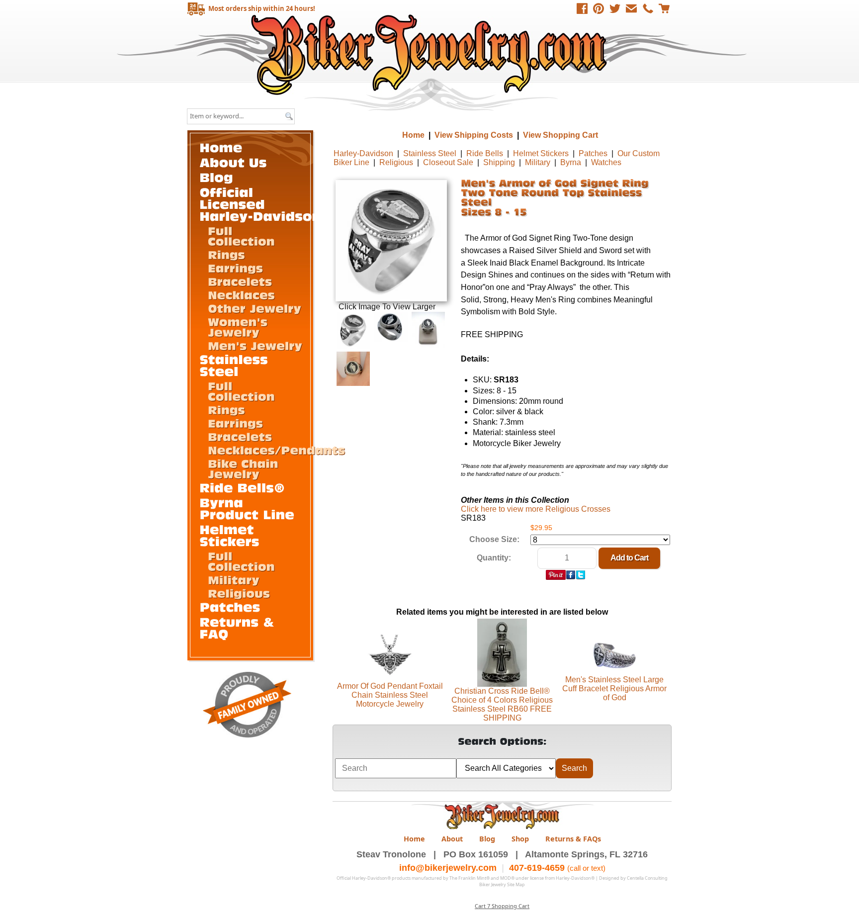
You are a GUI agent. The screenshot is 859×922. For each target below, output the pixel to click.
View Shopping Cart (560, 135)
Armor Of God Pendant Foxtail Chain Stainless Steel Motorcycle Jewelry (390, 695)
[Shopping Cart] (664, 8)
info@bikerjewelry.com (448, 868)
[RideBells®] (242, 487)
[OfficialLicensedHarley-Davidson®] (266, 204)
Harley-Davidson (363, 153)
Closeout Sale (448, 162)
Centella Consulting (647, 878)
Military (537, 162)
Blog (487, 838)
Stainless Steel (429, 153)
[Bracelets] (240, 281)
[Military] (233, 579)
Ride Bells (484, 153)
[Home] (221, 147)
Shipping (499, 162)
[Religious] (239, 593)
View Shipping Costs (473, 135)
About (452, 838)
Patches (593, 153)
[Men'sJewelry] (255, 345)
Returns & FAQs (573, 838)
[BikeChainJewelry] (245, 468)
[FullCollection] (241, 235)
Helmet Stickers (541, 153)
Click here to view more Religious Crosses (535, 509)
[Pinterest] (598, 8)
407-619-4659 (537, 868)
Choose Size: (494, 539)
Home (431, 54)
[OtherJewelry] (254, 308)
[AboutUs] (233, 162)
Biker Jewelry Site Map (502, 884)
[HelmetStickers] (229, 535)
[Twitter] (614, 8)
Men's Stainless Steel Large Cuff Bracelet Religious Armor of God (614, 688)
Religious (396, 162)
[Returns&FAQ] (239, 627)
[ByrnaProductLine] (247, 508)
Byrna (570, 162)
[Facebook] (582, 8)
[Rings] (226, 254)
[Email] (631, 8)
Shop (520, 838)
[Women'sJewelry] (239, 326)
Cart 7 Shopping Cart (502, 906)
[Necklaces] (241, 294)
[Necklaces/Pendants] (276, 450)
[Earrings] (235, 268)
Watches (606, 162)
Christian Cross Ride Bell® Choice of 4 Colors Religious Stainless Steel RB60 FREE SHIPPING (502, 704)
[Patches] (230, 606)
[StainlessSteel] (236, 365)
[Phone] (647, 8)
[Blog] (217, 177)
